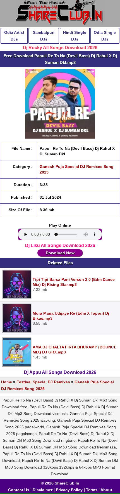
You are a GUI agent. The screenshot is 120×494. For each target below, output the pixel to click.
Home (6, 382)
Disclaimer (42, 490)
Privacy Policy (69, 490)
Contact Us (18, 490)
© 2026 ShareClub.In (60, 483)
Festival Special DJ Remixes (43, 382)
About (106, 490)
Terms (91, 490)
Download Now (60, 253)
